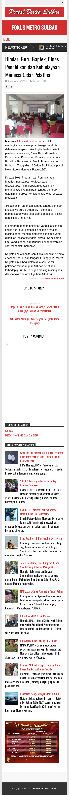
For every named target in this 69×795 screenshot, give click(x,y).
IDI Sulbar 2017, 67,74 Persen (35, 616)
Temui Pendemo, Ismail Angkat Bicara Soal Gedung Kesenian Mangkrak (39, 565)
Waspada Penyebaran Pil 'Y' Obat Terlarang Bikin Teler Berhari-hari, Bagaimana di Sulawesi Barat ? (41, 457)
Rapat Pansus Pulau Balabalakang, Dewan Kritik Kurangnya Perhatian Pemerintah (34, 309)
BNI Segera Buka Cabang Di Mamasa (38, 641)
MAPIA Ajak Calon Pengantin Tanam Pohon (41, 592)
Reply (10, 81)
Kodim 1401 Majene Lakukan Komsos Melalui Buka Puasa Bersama (39, 512)
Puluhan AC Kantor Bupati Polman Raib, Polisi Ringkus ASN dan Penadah (40, 667)
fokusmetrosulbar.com (30, 141)
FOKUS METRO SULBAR (34, 27)
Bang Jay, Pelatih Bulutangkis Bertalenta (41, 538)
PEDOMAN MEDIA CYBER (21, 435)
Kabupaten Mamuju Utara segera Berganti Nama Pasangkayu (34, 321)
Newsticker (16, 47)
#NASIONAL (22, 81)
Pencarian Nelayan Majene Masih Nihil (39, 694)
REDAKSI (11, 431)
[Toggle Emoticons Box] (7, 344)
